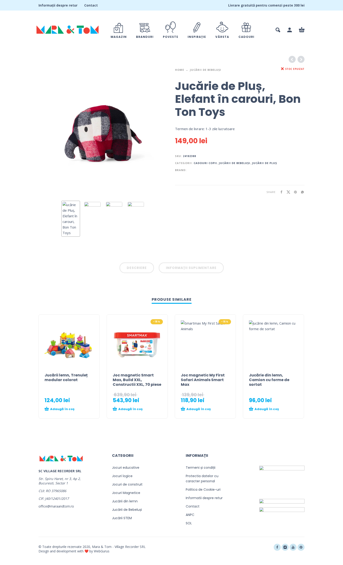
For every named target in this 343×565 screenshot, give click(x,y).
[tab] (137, 268)
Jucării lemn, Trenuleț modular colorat (66, 377)
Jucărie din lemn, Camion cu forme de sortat (269, 379)
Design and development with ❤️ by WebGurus (73, 551)
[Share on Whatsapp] (301, 192)
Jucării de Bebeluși (205, 70)
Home (179, 70)
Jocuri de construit (127, 484)
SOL (189, 523)
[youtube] (293, 547)
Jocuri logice (122, 476)
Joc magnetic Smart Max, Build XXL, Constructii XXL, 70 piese (137, 379)
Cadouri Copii (205, 163)
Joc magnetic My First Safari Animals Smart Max (203, 379)
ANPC (190, 514)
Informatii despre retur (204, 498)
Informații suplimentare (191, 267)
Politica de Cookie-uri (203, 489)
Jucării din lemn (125, 501)
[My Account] (289, 30)
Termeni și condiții (200, 467)
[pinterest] (301, 547)
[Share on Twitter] (287, 192)
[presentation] (48, 132)
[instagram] (285, 547)
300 (297, 5)
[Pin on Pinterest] (294, 192)
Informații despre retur (57, 5)
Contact (91, 5)
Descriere (137, 267)
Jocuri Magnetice (126, 492)
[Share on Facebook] (280, 192)
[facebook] (277, 547)
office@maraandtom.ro (56, 506)
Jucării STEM (122, 518)
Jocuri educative (125, 467)
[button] (278, 30)
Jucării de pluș (264, 163)
